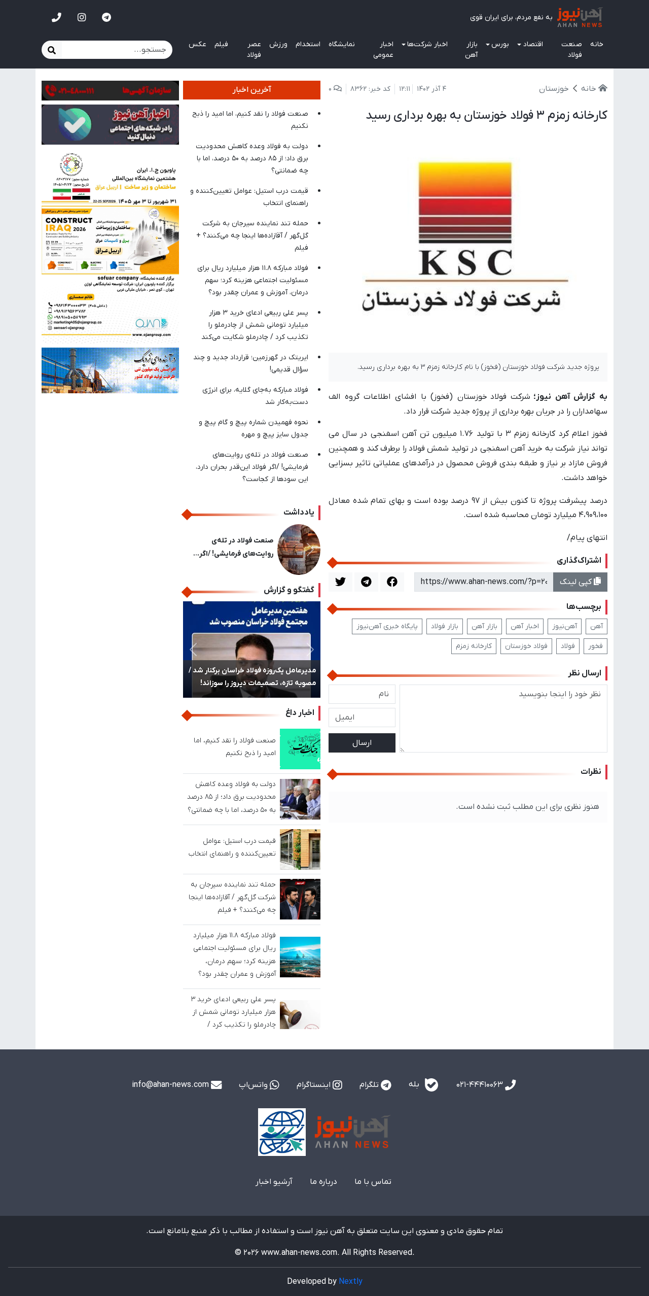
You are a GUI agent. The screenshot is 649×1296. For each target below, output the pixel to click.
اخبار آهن (525, 626)
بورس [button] (500, 44)
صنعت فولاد (571, 50)
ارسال (362, 743)
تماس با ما (372, 1182)
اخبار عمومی (383, 50)
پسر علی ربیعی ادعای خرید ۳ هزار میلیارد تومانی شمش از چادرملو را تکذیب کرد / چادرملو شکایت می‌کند (254, 325)
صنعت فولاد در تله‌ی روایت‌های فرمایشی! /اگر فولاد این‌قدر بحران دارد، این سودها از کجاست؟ (252, 467)
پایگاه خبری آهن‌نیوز (387, 626)
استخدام (308, 44)
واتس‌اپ (254, 1085)
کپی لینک (577, 582)
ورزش (278, 44)
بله (415, 1085)
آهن (596, 626)
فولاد (568, 646)
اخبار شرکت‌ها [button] (427, 44)
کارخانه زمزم (474, 646)
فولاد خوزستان (526, 646)
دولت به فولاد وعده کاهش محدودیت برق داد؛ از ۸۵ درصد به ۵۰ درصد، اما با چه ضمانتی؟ (252, 159)
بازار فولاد (444, 626)
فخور (595, 646)
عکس (197, 44)
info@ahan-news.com (171, 1085)
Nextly (351, 1282)
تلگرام (370, 1085)
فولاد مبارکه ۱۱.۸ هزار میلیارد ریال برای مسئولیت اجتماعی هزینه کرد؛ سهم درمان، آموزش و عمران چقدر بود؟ (252, 280)
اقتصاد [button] (533, 44)
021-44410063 (480, 1085)
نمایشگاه (342, 44)
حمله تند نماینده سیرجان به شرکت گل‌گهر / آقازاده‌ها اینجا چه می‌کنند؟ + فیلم (252, 236)
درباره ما (323, 1182)
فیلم (221, 44)
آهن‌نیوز (564, 626)
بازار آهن (471, 50)
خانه (596, 44)
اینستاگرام (315, 1085)
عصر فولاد (254, 50)
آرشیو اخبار (274, 1182)
